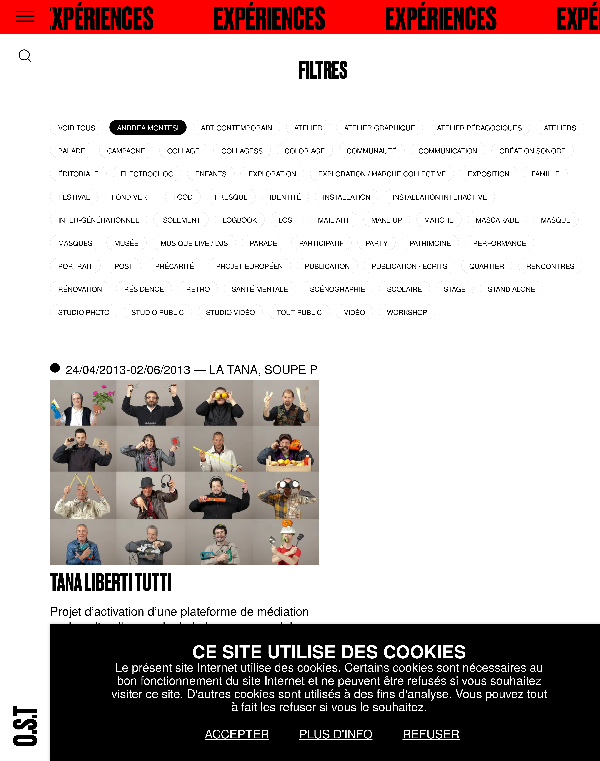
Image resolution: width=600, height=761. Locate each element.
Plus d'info (335, 733)
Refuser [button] (431, 733)
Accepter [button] (237, 733)
